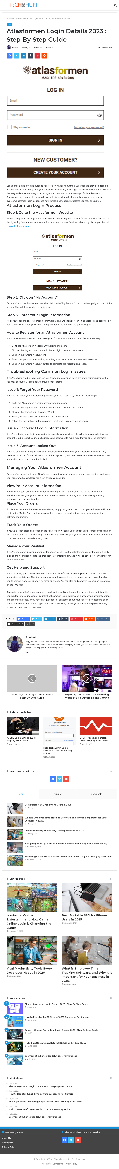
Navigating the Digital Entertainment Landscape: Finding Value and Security (66, 843)
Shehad (15, 47)
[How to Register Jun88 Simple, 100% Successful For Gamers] (15, 1021)
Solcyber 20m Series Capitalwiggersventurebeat (51, 1056)
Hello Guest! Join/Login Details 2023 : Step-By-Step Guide (55, 1043)
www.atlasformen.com (18, 226)
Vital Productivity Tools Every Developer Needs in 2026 (54, 830)
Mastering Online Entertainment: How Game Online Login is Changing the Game (68, 856)
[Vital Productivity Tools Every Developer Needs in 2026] (15, 834)
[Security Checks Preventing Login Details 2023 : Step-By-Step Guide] (15, 1034)
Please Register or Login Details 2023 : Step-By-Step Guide (56, 1004)
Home (11, 18)
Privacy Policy (9, 1147)
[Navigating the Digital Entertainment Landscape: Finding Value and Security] (15, 847)
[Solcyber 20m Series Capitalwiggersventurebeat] (15, 1059)
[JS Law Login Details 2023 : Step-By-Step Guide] (23, 726)
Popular (58, 794)
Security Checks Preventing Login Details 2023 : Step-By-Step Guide (61, 1030)
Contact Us (7, 1142)
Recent (20, 794)
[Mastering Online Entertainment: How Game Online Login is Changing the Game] (15, 860)
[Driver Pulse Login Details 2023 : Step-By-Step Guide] (96, 726)
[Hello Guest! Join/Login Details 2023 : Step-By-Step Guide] (15, 1047)
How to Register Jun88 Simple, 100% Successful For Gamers (57, 1017)
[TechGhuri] (23, 5)
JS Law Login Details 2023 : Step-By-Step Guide (21, 739)
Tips (18, 18)
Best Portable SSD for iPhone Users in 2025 (48, 804)
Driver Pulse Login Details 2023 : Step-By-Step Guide (94, 739)
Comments (96, 794)
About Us (6, 1138)
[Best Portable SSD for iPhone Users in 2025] (15, 808)
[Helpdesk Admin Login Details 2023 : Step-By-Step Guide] (59, 731)
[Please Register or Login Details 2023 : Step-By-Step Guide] (15, 1008)
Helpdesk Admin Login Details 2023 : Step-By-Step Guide (58, 751)
